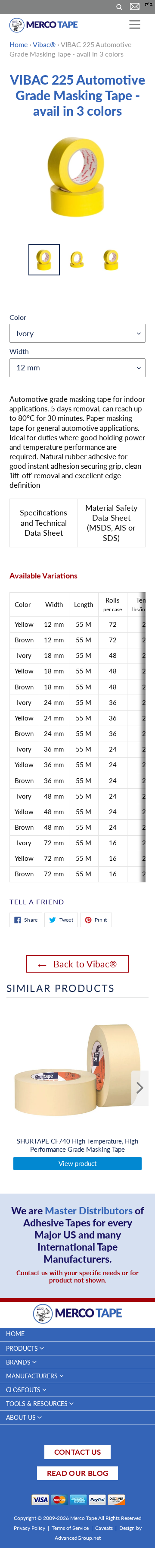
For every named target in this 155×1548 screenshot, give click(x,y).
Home (18, 44)
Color (17, 317)
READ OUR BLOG (77, 1473)
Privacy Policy (29, 1528)
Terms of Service (70, 1528)
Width (19, 351)
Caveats (104, 1528)
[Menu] (135, 25)
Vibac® (44, 44)
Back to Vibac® (84, 963)
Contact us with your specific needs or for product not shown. (77, 1276)
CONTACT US (77, 1451)
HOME (15, 1333)
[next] (140, 1088)
